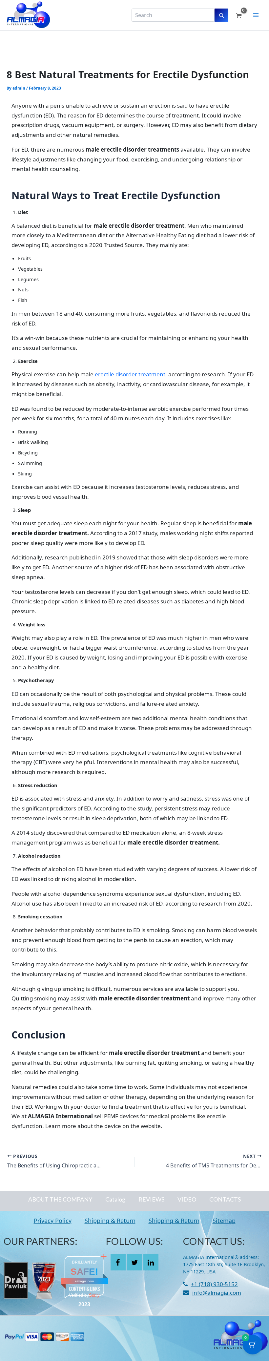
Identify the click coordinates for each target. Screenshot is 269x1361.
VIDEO (186, 1199)
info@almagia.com (216, 1292)
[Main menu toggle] (255, 15)
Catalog (115, 1199)
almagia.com (84, 1281)
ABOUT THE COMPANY (60, 1199)
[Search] (221, 15)
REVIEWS (151, 1199)
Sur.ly (94, 1295)
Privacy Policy (53, 1221)
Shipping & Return (110, 1221)
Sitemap (224, 1221)
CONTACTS (225, 1199)
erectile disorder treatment (130, 374)
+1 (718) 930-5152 (214, 1284)
